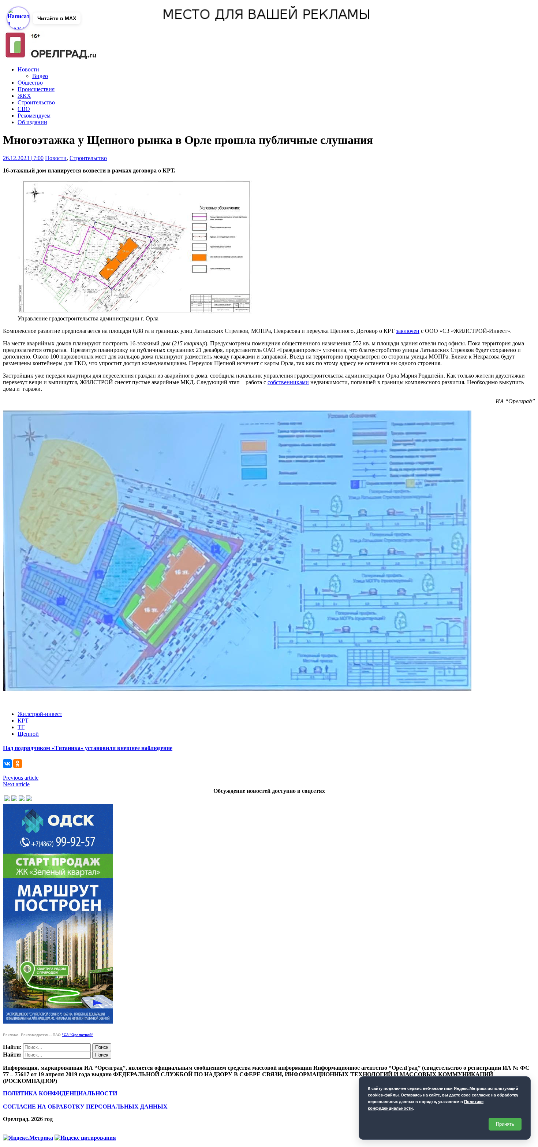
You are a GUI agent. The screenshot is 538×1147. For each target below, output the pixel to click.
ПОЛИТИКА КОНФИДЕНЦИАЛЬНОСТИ (60, 1093)
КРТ (23, 720)
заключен (407, 331)
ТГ (21, 727)
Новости (28, 69)
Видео (40, 76)
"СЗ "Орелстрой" (77, 1035)
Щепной (28, 734)
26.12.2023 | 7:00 (23, 158)
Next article (16, 784)
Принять (505, 1124)
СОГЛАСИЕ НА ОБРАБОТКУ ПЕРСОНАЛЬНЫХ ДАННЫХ (85, 1106)
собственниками (288, 382)
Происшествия (36, 89)
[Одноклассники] (17, 763)
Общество (30, 82)
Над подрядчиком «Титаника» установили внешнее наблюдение (87, 748)
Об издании (32, 122)
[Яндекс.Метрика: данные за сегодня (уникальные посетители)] (28, 1138)
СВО (24, 109)
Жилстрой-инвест (40, 714)
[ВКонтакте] (7, 763)
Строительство (36, 102)
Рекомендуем (34, 115)
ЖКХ (24, 96)
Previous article (20, 778)
